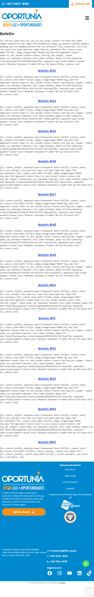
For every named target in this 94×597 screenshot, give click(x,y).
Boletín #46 (47, 161)
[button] (85, 563)
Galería (70, 488)
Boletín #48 (47, 225)
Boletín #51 (47, 318)
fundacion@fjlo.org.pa (63, 551)
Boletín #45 (47, 131)
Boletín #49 (47, 255)
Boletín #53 (47, 379)
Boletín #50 (47, 285)
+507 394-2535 (58, 561)
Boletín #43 (47, 71)
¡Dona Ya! (82, 4)
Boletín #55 (47, 442)
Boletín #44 (47, 101)
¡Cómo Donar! (70, 482)
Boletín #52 (47, 349)
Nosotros (70, 469)
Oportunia (70, 475)
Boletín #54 (47, 409)
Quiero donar (21, 512)
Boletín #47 (47, 194)
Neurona (62, 583)
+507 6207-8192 (17, 4)
